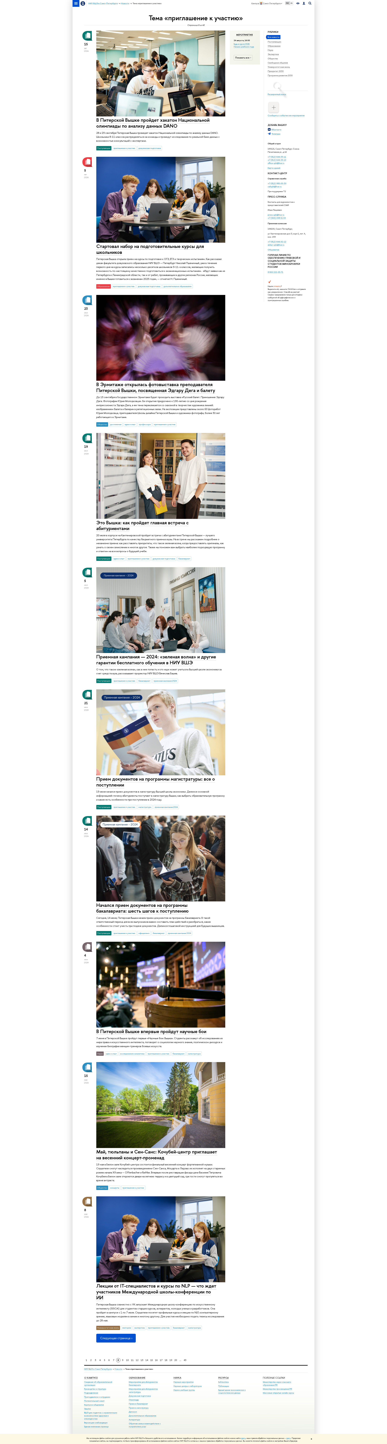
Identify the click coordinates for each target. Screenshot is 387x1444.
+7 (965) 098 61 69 (277, 218)
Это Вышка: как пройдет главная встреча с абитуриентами (142, 525)
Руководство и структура (95, 1389)
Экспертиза (273, 54)
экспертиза (139, 1327)
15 (151, 1360)
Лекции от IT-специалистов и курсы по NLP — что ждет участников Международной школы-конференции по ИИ (156, 1291)
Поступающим (274, 41)
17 (161, 1360)
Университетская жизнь (279, 67)
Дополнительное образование (142, 1415)
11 (132, 1360)
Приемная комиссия (277, 223)
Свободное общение (278, 62)
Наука (270, 50)
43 (185, 1360)
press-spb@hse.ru (276, 214)
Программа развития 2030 (280, 75)
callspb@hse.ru (274, 186)
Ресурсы (223, 1377)
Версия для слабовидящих (95, 1422)
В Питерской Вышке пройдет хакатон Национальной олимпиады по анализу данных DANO (153, 123)
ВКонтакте (276, 129)
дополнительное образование (178, 286)
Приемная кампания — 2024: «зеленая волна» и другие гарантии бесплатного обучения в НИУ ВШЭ (156, 659)
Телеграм (276, 133)
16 (156, 1360)
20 (175, 1360)
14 (146, 1360)
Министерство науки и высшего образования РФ (277, 1383)
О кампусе (91, 1377)
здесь (243, 1438)
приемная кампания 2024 (165, 680)
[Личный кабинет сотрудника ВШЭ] (304, 3)
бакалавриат (184, 558)
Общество (273, 58)
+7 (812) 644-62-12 (277, 241)
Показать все (242, 57)
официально (144, 933)
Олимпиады (134, 1400)
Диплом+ (133, 1411)
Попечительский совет (94, 1401)
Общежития (274, 249)
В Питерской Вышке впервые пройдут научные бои (151, 1031)
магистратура (144, 807)
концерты (114, 1187)
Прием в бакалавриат (138, 1403)
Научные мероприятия (184, 1382)
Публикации (223, 1386)
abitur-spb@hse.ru (276, 244)
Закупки (87, 1408)
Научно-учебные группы (184, 1390)
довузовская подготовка (149, 148)
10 (127, 1360)
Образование (274, 46)
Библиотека (223, 1382)
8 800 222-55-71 (275, 272)
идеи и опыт (130, 424)
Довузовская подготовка (140, 1396)
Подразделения (91, 1393)
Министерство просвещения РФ (277, 1389)
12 (137, 1360)
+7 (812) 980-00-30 (277, 183)
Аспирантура (134, 1419)
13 (142, 1360)
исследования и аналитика (132, 1053)
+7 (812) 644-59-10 (277, 160)
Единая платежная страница (96, 1426)
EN (292, 3)
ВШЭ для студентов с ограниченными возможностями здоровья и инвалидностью (100, 1415)
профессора (145, 424)
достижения (115, 424)
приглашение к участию (124, 148)
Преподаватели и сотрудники (97, 1397)
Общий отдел (274, 143)
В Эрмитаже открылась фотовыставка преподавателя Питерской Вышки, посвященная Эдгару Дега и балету (155, 387)
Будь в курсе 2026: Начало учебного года (244, 45)
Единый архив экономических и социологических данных (232, 1391)
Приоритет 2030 (276, 71)
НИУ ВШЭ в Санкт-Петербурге (98, 1369)
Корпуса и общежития (94, 1405)
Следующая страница (115, 1338)
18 (166, 1360)
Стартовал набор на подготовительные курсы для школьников (150, 249)
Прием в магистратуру (138, 1408)
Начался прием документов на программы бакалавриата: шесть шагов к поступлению (142, 908)
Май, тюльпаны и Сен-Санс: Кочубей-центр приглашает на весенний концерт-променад (156, 1154)
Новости (118, 1369)
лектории (126, 1327)
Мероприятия (244, 34)
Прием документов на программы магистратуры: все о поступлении (155, 781)
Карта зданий (274, 168)
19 (170, 1360)
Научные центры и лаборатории (188, 1386)
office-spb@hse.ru (276, 163)
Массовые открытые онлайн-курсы (278, 1393)
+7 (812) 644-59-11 (277, 156)
